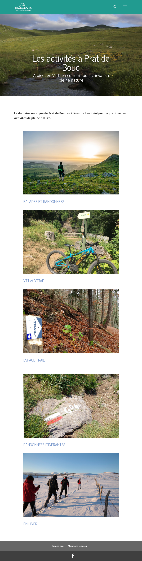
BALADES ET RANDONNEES (43, 201)
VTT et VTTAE (33, 281)
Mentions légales (77, 545)
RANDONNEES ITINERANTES (44, 444)
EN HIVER (30, 524)
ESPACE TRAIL (34, 360)
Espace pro (58, 545)
